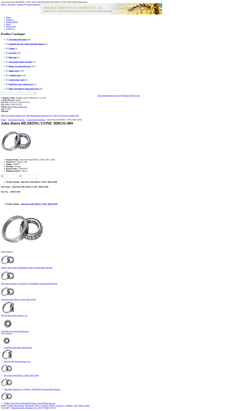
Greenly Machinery (122, 96)
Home (8, 17)
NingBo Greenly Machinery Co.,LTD (26, 408)
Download (29, 406)
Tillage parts (135, 96)
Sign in (4, 4)
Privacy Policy (84, 406)
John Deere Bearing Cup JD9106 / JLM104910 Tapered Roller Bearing (29, 284)
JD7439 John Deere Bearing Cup (14, 315)
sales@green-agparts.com (17, 107)
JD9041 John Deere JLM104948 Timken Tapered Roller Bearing (26, 268)
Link (75, 406)
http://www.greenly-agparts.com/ (66, 115)
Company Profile (47, 406)
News (8, 24)
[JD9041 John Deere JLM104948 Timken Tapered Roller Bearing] (6, 401)
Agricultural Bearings (105, 96)
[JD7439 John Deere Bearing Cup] (6, 359)
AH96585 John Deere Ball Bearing (15, 331)
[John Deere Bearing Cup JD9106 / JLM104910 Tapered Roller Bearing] (6, 387)
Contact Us (10, 29)
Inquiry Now (11, 26)
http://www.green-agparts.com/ (13, 115)
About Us (10, 20)
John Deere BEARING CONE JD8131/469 (39, 204)
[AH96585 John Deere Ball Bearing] (6, 346)
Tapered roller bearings (36, 120)
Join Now (12, 4)
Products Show (12, 22)
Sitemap (20, 4)
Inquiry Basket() (33, 4)
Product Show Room (15, 406)
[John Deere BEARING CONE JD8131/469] (6, 373)
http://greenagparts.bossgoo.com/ (39, 115)
